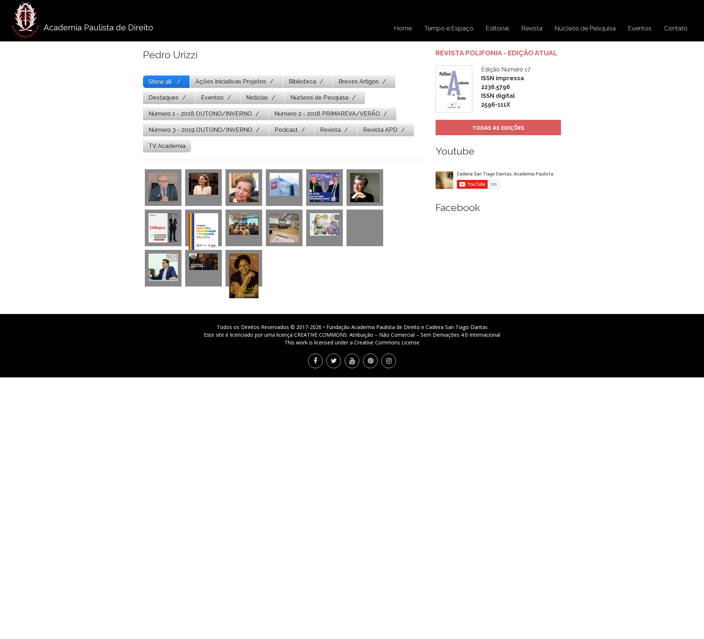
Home (403, 28)
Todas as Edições (498, 127)
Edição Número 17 (506, 87)
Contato (676, 28)
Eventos (640, 28)
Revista (531, 28)
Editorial (497, 28)
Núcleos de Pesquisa (585, 28)
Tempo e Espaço (448, 28)
